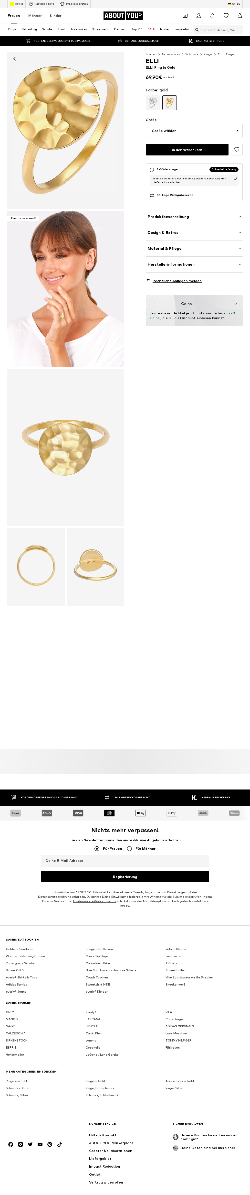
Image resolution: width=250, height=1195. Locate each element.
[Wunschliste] (226, 16)
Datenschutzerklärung (54, 897)
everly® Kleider (97, 991)
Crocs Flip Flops (97, 956)
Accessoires (171, 54)
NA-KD (11, 1026)
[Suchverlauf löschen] (239, 30)
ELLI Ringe (226, 54)
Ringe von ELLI (16, 1081)
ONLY (10, 1012)
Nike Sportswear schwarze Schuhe (111, 970)
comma (91, 1040)
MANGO (12, 1019)
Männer (35, 15)
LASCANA (93, 1019)
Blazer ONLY (15, 970)
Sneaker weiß (176, 984)
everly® (91, 1012)
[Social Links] (11, 1144)
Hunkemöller (15, 1054)
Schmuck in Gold (17, 1088)
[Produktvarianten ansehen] (153, 102)
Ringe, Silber (175, 1088)
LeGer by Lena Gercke (102, 1054)
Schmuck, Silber (17, 1095)
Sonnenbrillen (176, 970)
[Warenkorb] (240, 16)
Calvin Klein (94, 1033)
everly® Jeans (16, 991)
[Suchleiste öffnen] (196, 30)
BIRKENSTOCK (16, 1040)
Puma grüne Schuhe (20, 963)
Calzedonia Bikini (98, 963)
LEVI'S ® (92, 1026)
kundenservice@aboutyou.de (94, 901)
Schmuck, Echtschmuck (102, 1095)
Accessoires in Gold (180, 1081)
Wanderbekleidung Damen (25, 956)
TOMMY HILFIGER (179, 1040)
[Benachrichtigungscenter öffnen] (212, 15)
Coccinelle (93, 1047)
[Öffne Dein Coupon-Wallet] (185, 16)
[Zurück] (14, 59)
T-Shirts (171, 963)
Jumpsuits (173, 956)
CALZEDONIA (16, 1033)
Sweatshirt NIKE (98, 984)
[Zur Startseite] (32, 1125)
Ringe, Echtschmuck (100, 1088)
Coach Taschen (97, 977)
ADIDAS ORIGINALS (180, 1026)
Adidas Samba (16, 984)
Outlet (19, 3)
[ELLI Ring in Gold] (65, 447)
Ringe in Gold (95, 1081)
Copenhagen (175, 1019)
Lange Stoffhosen (99, 949)
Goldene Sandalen (19, 949)
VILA (169, 1012)
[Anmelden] (199, 16)
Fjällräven (173, 1047)
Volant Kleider (176, 949)
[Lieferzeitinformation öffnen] (235, 178)
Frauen (14, 15)
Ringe (208, 54)
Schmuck (191, 54)
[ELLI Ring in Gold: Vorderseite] (65, 130)
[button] (194, 131)
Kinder (56, 15)
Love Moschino (176, 1033)
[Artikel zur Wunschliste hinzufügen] (237, 149)
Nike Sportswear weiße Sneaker (189, 977)
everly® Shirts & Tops (21, 977)
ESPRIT (11, 1047)
